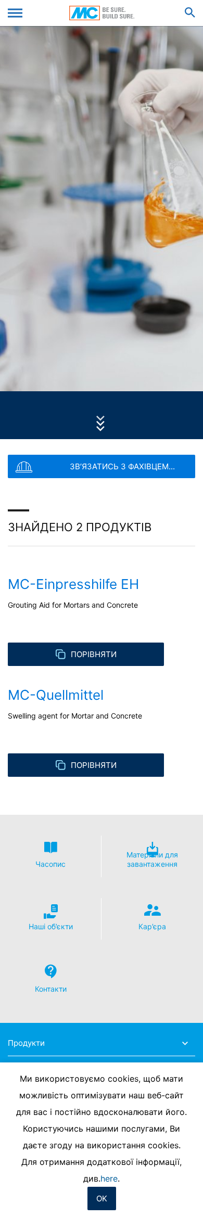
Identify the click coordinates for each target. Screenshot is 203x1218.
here (109, 1178)
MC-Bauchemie (101, 13)
